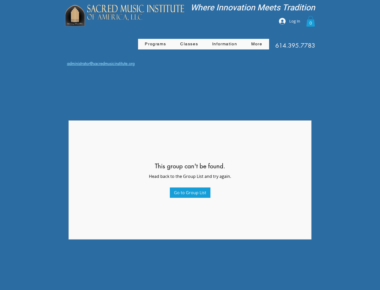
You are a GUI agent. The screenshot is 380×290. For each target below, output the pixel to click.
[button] (310, 21)
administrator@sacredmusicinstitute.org (101, 63)
